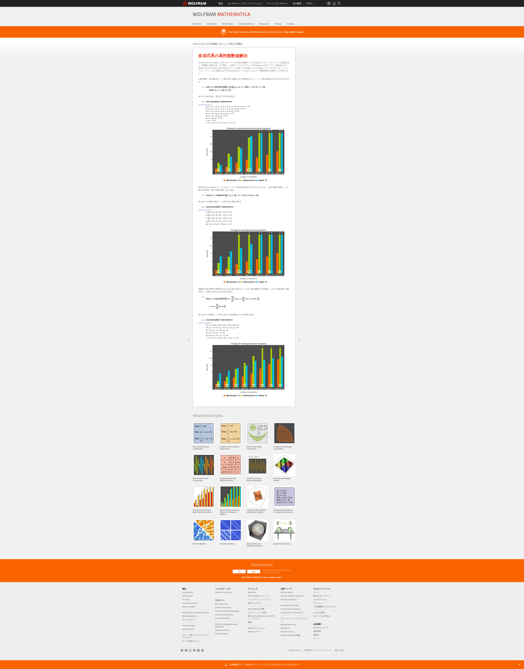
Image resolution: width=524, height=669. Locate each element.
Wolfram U (252, 592)
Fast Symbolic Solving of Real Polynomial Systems (202, 511)
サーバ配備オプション (191, 641)
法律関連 (308, 650)
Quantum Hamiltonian (282, 544)
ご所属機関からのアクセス (324, 606)
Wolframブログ (254, 631)
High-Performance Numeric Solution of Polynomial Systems (230, 512)
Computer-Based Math (290, 605)
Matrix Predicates (200, 544)
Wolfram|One (187, 592)
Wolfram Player (188, 629)
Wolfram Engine (188, 625)
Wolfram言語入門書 (256, 609)
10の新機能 (205, 43)
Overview (197, 23)
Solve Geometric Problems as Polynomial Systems (256, 511)
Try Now (290, 23)
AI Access (186, 599)
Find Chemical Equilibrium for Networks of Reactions (283, 511)
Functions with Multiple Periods (281, 479)
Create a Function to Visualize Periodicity (254, 479)
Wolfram (221, 14)
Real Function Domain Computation (201, 448)
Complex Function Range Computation (282, 448)
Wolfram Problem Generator (292, 596)
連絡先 (316, 635)
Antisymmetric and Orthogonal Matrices (255, 545)
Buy (253, 571)
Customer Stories (246, 23)
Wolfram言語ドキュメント (259, 596)
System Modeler (188, 606)
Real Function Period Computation (200, 479)
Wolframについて (320, 627)
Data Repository (221, 604)
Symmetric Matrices (228, 544)
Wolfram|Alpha (287, 592)
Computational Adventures (292, 612)
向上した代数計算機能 (230, 43)
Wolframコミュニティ (257, 628)
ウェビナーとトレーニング (259, 599)
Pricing (278, 23)
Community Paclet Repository (227, 611)
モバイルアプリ (189, 620)
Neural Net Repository (224, 614)
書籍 (250, 622)
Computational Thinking (290, 609)
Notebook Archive (222, 630)
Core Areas (212, 23)
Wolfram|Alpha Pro (190, 616)
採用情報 (317, 631)
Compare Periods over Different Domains (228, 479)
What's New (227, 23)
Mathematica (187, 596)
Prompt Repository (223, 618)
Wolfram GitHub (221, 633)
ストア (316, 592)
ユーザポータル (320, 599)
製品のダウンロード (322, 596)
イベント (317, 638)
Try (239, 571)
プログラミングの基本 (257, 612)
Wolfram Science (287, 631)
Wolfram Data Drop (288, 624)
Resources (264, 23)
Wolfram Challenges (289, 599)
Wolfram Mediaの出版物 (290, 635)
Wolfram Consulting (223, 592)
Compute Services (189, 603)
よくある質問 (319, 612)
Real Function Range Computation (254, 448)
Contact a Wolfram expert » (272, 577)
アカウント (318, 603)
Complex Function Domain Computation (229, 448)
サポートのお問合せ (322, 616)
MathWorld (285, 628)
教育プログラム (254, 603)
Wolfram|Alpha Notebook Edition (195, 612)
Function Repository (223, 607)
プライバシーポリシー (323, 650)
